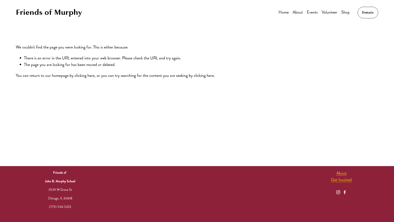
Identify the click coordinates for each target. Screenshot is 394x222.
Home (283, 12)
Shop (345, 12)
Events (312, 12)
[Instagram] (338, 192)
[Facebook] (345, 192)
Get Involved (341, 180)
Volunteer (329, 12)
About (298, 12)
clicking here (84, 76)
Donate (368, 12)
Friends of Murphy (49, 12)
